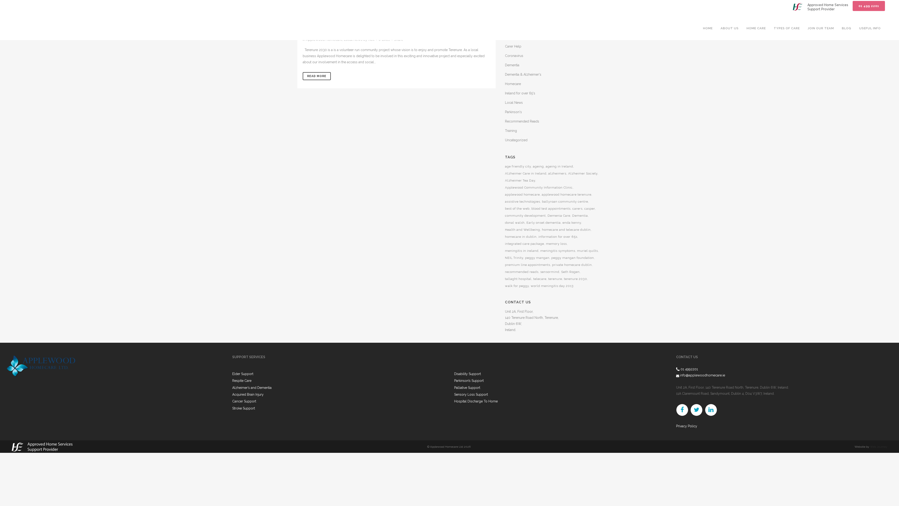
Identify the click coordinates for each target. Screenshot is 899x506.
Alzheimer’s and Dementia (252, 388)
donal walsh (515, 222)
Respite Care (241, 381)
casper (589, 208)
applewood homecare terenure (566, 194)
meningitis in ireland (521, 251)
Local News (514, 102)
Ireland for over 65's (520, 93)
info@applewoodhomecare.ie (702, 375)
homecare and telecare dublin (566, 229)
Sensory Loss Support (471, 394)
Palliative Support (467, 388)
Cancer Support (244, 401)
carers (577, 208)
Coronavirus (514, 56)
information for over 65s (557, 236)
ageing (538, 166)
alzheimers (557, 173)
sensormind (549, 272)
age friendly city (518, 166)
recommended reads (521, 272)
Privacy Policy (686, 426)
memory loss (556, 244)
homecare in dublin (521, 236)
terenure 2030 (575, 279)
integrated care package (524, 244)
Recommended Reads (522, 121)
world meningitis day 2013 (552, 286)
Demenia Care (559, 215)
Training (511, 131)
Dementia (512, 65)
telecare (539, 279)
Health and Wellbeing (522, 229)
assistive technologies (522, 201)
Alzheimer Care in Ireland (525, 173)
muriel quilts (587, 251)
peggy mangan (537, 258)
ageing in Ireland (559, 166)
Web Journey (878, 446)
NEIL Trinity (514, 258)
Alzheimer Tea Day (520, 180)
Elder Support (242, 374)
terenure (555, 279)
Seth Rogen (570, 272)
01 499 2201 (868, 6)
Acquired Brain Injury (248, 394)
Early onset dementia (544, 222)
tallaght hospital (518, 279)
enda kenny (572, 222)
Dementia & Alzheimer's (523, 74)
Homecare (513, 84)
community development (525, 215)
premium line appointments (527, 265)
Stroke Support (243, 408)
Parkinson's (513, 112)
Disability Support (467, 374)
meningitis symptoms (557, 251)
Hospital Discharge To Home (476, 401)
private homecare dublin (572, 265)
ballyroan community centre (565, 201)
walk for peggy (517, 286)
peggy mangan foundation (572, 258)
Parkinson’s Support (469, 381)
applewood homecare (522, 194)
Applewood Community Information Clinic (539, 187)
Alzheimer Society (582, 173)
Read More (316, 76)
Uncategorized (516, 140)
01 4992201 (689, 369)
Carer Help (513, 46)
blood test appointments (551, 208)
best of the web (517, 208)
